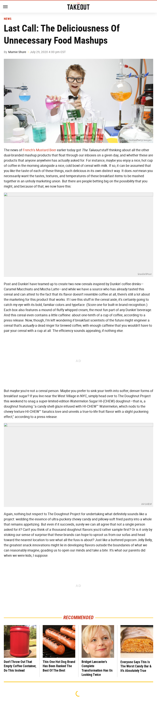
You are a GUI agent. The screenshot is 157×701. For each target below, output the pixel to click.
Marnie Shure (17, 52)
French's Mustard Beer (39, 150)
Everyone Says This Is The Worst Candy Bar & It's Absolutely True (135, 666)
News (7, 18)
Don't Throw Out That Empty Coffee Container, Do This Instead (20, 666)
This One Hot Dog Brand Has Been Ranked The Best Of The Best (59, 666)
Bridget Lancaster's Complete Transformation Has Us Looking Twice (97, 668)
